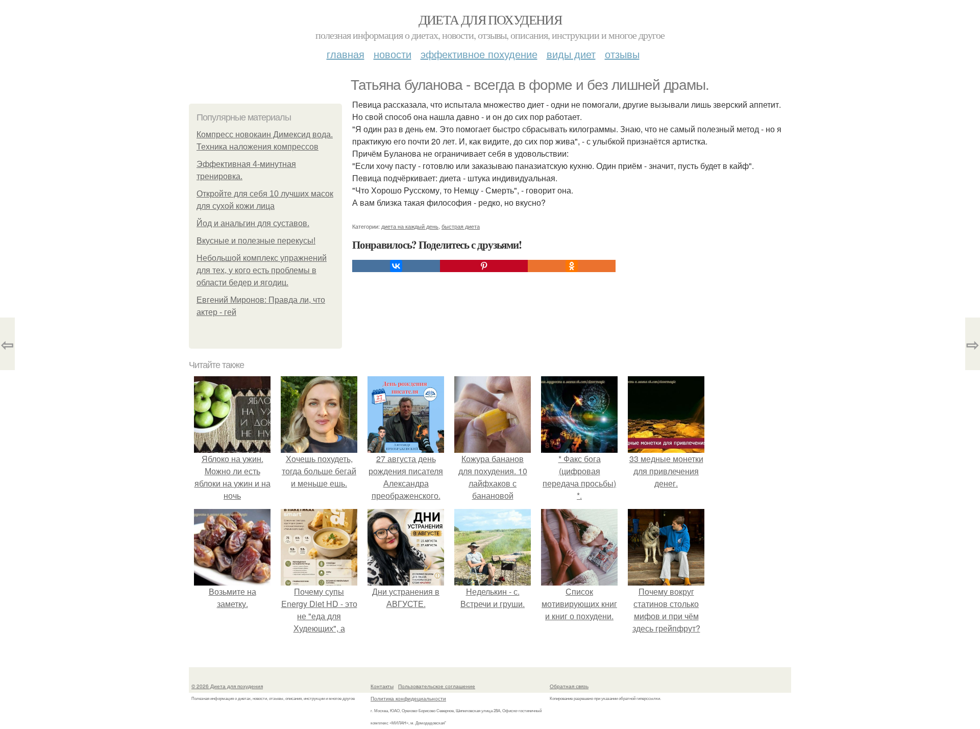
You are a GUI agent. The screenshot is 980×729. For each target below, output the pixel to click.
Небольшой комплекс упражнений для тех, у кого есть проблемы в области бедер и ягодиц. (262, 270)
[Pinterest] (484, 266)
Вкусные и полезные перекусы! (256, 240)
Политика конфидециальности (408, 698)
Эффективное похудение (479, 53)
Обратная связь (569, 686)
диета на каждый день (409, 226)
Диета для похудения (490, 19)
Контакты (382, 686)
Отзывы (622, 53)
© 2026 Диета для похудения (227, 686)
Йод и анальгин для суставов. (253, 223)
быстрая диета (461, 226)
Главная (345, 53)
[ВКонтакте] (396, 266)
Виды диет (571, 53)
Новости (392, 53)
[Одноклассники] (572, 266)
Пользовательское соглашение (436, 686)
